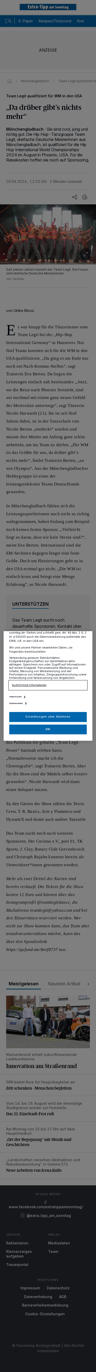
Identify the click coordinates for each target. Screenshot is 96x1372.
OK (48, 729)
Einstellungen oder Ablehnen (48, 717)
